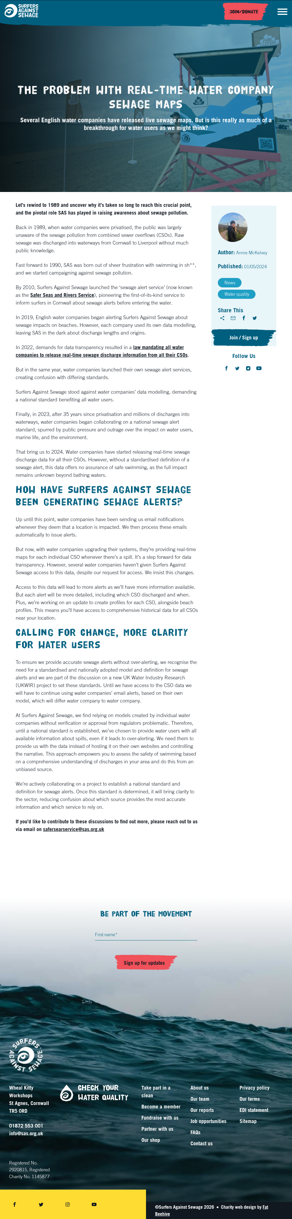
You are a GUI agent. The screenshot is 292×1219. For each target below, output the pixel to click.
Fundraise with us (160, 1117)
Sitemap (248, 1121)
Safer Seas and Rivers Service (62, 295)
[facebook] (244, 318)
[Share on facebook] (14, 1204)
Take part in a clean (156, 1091)
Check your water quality (103, 1092)
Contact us (201, 1143)
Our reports (202, 1110)
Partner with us (157, 1129)
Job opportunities (208, 1121)
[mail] (233, 318)
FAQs (195, 1132)
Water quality (236, 294)
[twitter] (254, 318)
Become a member (161, 1106)
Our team (199, 1099)
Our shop (150, 1140)
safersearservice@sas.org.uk (73, 829)
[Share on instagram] (67, 1204)
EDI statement (254, 1110)
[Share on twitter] (41, 1204)
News (229, 282)
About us (199, 1087)
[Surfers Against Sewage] (22, 11)
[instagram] (248, 368)
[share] (222, 318)
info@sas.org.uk (26, 1133)
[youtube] (259, 368)
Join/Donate (244, 11)
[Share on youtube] (94, 1204)
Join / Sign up (244, 337)
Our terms (250, 1099)
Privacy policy (254, 1087)
